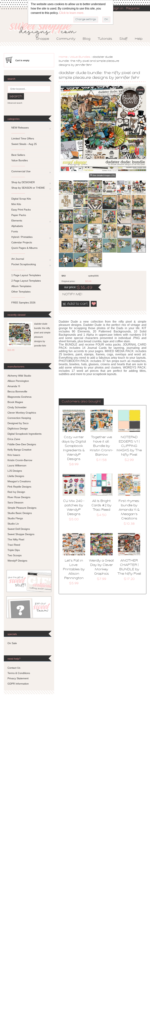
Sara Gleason (15, 502)
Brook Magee (15, 402)
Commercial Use (21, 171)
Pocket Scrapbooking (23, 264)
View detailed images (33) (103, 175)
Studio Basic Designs (20, 513)
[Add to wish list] (94, 304)
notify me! (69, 294)
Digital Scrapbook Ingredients (25, 433)
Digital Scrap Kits (21, 198)
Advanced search (15, 103)
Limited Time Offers (22, 138)
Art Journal (17, 258)
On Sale (12, 643)
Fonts (14, 231)
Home (63, 57)
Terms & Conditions (19, 673)
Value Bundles (80, 57)
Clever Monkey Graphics (22, 412)
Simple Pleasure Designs (22, 507)
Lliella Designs (16, 476)
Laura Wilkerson (17, 465)
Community (65, 39)
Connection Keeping (19, 417)
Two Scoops (15, 555)
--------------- (18, 133)
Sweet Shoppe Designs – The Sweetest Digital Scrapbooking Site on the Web (46, 29)
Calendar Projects (21, 242)
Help (138, 39)
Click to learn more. (71, 12)
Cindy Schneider (17, 407)
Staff (123, 39)
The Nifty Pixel (16, 539)
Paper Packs (18, 215)
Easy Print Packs (21, 209)
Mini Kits (16, 204)
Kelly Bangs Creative (19, 449)
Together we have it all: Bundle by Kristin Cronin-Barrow (101, 446)
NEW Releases (20, 127)
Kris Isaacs (14, 454)
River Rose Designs (19, 497)
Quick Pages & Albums (24, 247)
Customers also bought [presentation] (81, 401)
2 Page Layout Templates (26, 280)
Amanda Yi (14, 386)
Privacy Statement (18, 678)
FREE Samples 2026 (23, 302)
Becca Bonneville (17, 391)
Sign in (117, 8)
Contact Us (14, 667)
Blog (86, 39)
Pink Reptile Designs (19, 486)
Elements (16, 220)
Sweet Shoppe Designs (21, 534)
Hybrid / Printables (22, 236)
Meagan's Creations (19, 481)
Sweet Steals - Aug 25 (24, 144)
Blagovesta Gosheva (19, 396)
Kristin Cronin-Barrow (20, 460)
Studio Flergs (15, 518)
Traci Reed (14, 544)
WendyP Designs (17, 560)
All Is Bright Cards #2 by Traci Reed (101, 505)
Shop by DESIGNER (23, 182)
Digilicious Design (18, 428)
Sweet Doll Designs (19, 528)
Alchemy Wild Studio (19, 375)
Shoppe (42, 39)
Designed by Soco (18, 423)
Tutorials (105, 39)
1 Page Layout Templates (26, 275)
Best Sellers (18, 154)
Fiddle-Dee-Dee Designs (22, 444)
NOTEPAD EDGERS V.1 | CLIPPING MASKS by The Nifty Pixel (129, 446)
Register (133, 8)
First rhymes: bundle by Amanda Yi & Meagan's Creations (129, 510)
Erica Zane (14, 439)
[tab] (81, 401)
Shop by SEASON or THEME (28, 187)
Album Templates (21, 286)
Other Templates (21, 291)
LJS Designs (15, 470)
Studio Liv (13, 523)
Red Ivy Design (16, 491)
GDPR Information (18, 683)
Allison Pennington (18, 380)
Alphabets (17, 226)
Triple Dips (14, 550)
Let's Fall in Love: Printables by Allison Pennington (74, 569)
